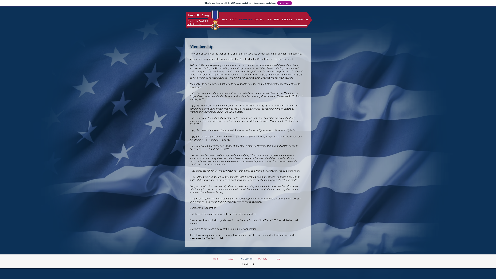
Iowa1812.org (198, 14)
